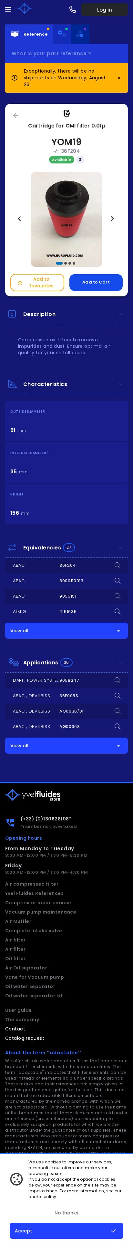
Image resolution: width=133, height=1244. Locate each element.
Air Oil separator (26, 968)
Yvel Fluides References (34, 893)
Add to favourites (35, 282)
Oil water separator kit (34, 996)
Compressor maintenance (38, 902)
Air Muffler (18, 921)
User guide (18, 1010)
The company (22, 1019)
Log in (104, 9)
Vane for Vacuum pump (34, 977)
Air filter (15, 940)
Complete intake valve (33, 930)
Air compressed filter (31, 884)
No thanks (66, 1213)
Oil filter (15, 958)
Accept (23, 1231)
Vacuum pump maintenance (40, 912)
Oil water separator (30, 986)
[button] (59, 263)
